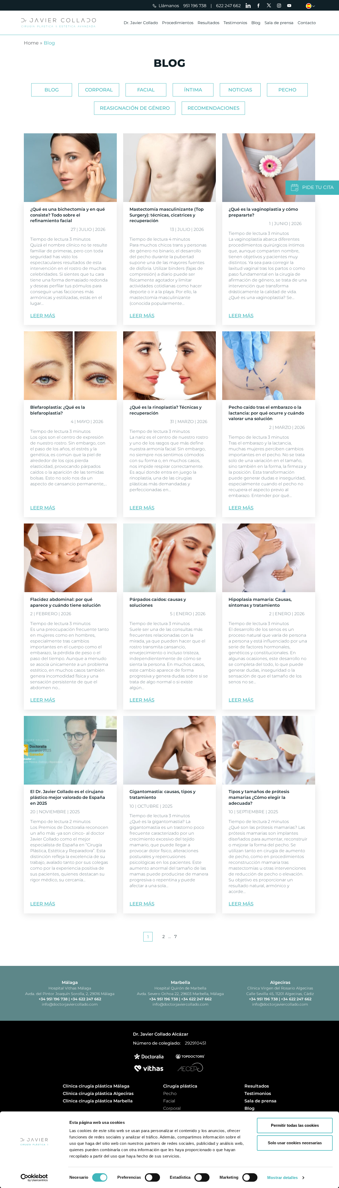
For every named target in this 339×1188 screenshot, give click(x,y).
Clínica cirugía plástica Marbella (98, 1100)
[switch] (152, 1177)
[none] (312, 6)
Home (31, 43)
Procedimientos (177, 22)
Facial (146, 90)
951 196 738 (194, 5)
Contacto (307, 22)
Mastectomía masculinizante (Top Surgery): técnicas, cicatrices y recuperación (167, 215)
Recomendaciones (213, 108)
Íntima (193, 90)
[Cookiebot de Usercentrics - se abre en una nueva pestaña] (34, 1178)
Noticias (240, 90)
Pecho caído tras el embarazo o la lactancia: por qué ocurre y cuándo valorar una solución (266, 413)
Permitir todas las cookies (295, 1125)
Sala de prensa (279, 22)
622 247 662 (228, 5)
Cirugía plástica (180, 1086)
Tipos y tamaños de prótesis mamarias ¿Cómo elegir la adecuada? (259, 797)
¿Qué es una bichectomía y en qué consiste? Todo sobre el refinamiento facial (67, 215)
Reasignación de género (135, 108)
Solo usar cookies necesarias (295, 1143)
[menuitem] (312, 6)
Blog (255, 22)
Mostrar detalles (282, 1177)
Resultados (208, 22)
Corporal (99, 90)
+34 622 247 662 (86, 999)
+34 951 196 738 (54, 999)
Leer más (42, 316)
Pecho (287, 90)
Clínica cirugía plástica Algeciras (98, 1093)
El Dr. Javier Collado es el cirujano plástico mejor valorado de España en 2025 (67, 797)
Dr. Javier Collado (141, 22)
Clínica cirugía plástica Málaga (96, 1086)
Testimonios (235, 22)
